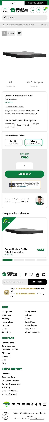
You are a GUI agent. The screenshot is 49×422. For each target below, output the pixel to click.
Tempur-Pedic (9, 102)
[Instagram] (31, 275)
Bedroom (28, 315)
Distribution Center (10, 349)
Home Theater (30, 325)
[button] (7, 260)
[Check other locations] (13, 142)
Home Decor (30, 322)
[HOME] (3, 25)
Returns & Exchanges (11, 384)
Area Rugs (6, 332)
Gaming (5, 325)
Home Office (7, 322)
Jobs (4, 359)
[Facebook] (25, 275)
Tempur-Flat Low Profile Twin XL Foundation (16, 250)
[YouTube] (37, 275)
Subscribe (37, 282)
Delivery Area (8, 342)
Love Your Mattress (10, 390)
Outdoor (5, 328)
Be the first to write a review (14, 107)
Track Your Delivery (10, 380)
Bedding (5, 318)
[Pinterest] (43, 275)
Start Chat (22, 202)
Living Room (7, 311)
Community (7, 356)
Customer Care (8, 377)
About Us (6, 353)
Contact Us (6, 373)
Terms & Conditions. (37, 419)
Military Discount (9, 394)
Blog (4, 363)
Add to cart (24, 174)
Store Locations (8, 346)
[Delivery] (33, 142)
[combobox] (24, 17)
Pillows (27, 318)
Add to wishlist (19, 33)
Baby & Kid (29, 328)
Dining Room (30, 311)
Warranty (6, 387)
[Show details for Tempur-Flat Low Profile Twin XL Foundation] (24, 231)
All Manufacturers (32, 332)
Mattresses (6, 315)
